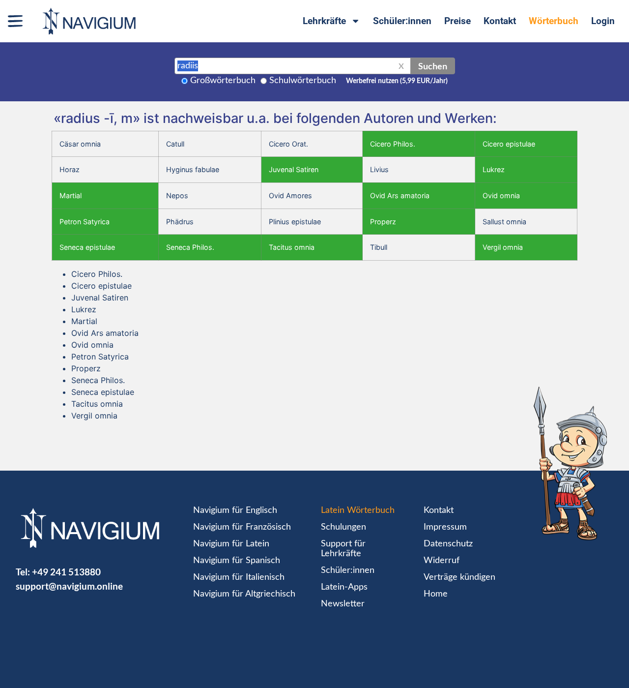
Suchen (432, 65)
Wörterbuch (553, 21)
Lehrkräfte (324, 21)
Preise (457, 21)
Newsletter (343, 603)
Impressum (445, 527)
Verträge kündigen (459, 577)
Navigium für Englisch (235, 510)
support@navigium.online (69, 586)
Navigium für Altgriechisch (244, 594)
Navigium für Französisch (242, 527)
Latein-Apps (344, 587)
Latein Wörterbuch (358, 510)
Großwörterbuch (223, 80)
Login (603, 21)
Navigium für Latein (231, 543)
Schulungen (343, 527)
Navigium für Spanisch (236, 560)
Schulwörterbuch (302, 80)
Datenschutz (448, 543)
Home (436, 594)
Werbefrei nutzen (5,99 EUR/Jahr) (397, 81)
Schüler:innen (402, 21)
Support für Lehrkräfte (343, 548)
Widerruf (441, 560)
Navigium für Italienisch (239, 577)
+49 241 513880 (66, 571)
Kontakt (500, 21)
